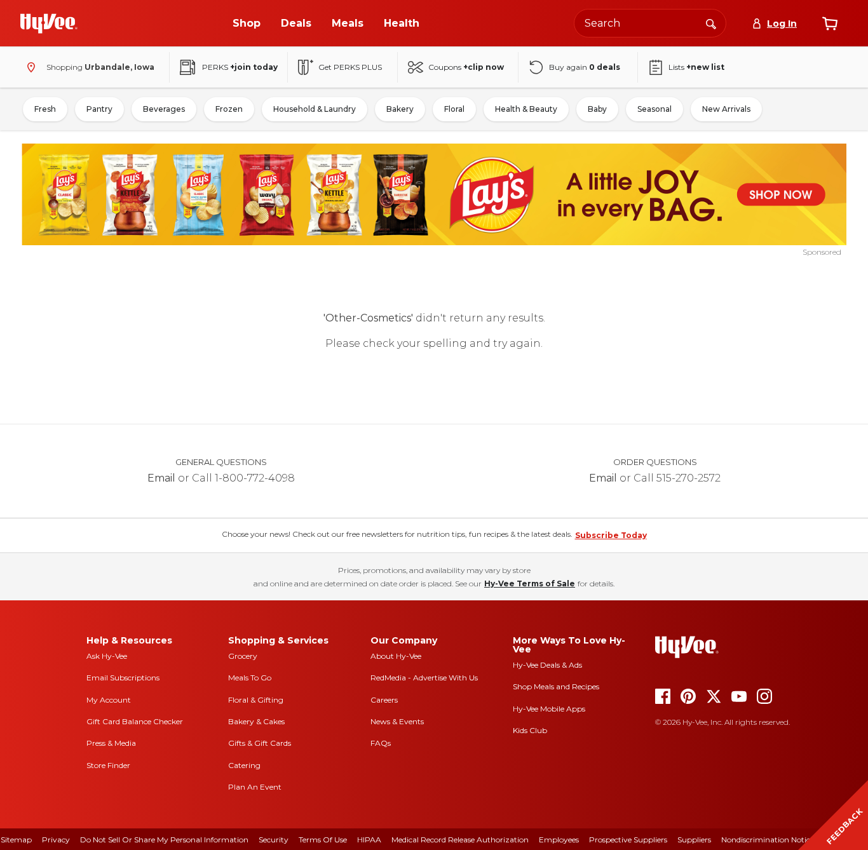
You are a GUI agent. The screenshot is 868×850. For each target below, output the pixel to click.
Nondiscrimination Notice (767, 839)
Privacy (56, 839)
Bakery (400, 109)
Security (273, 839)
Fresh (45, 109)
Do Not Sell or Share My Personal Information (164, 839)
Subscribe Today (611, 535)
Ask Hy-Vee (106, 656)
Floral (454, 109)
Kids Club (530, 730)
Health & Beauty (526, 109)
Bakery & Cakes (256, 721)
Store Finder (108, 765)
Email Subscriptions (122, 677)
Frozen (229, 109)
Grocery (242, 656)
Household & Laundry (314, 109)
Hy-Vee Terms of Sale (529, 583)
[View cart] (830, 23)
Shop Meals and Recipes (556, 686)
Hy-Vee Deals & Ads (547, 665)
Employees (559, 839)
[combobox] (650, 23)
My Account (108, 700)
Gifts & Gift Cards (259, 743)
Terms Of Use (323, 839)
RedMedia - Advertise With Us (424, 677)
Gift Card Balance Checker (134, 721)
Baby (597, 109)
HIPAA (369, 839)
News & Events (397, 721)
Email (161, 478)
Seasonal (654, 109)
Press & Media (111, 743)
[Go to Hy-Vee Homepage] (49, 23)
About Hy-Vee (395, 656)
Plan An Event (254, 787)
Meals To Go (249, 677)
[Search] (711, 23)
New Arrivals (726, 109)
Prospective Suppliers (628, 839)
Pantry (99, 109)
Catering (244, 765)
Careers (384, 700)
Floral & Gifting (255, 700)
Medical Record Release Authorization (460, 839)
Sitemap (16, 839)
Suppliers (694, 839)
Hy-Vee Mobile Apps (549, 708)
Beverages (164, 109)
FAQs (380, 743)
